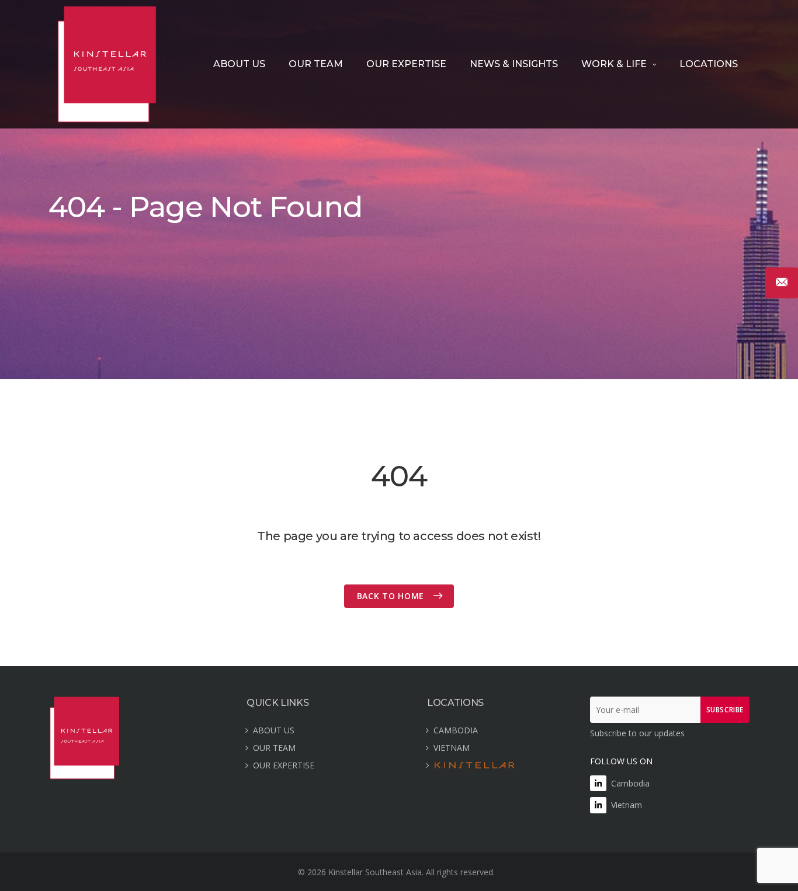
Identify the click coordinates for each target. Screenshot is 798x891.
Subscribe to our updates (637, 733)
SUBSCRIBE (725, 710)
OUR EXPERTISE (406, 63)
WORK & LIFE (614, 63)
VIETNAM (451, 747)
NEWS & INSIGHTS (514, 63)
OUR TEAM (316, 63)
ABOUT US (239, 63)
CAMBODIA (455, 730)
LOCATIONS (708, 63)
